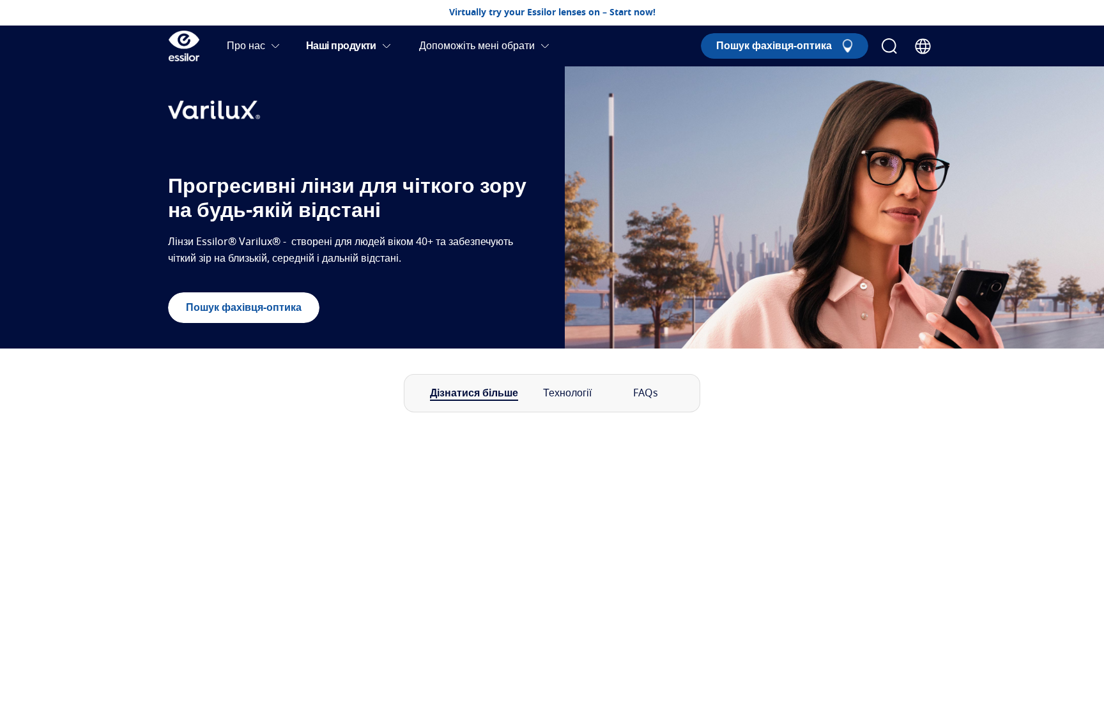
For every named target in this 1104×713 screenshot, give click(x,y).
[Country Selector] (923, 46)
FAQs (645, 393)
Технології (567, 393)
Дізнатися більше (474, 393)
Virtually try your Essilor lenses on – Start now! (552, 12)
